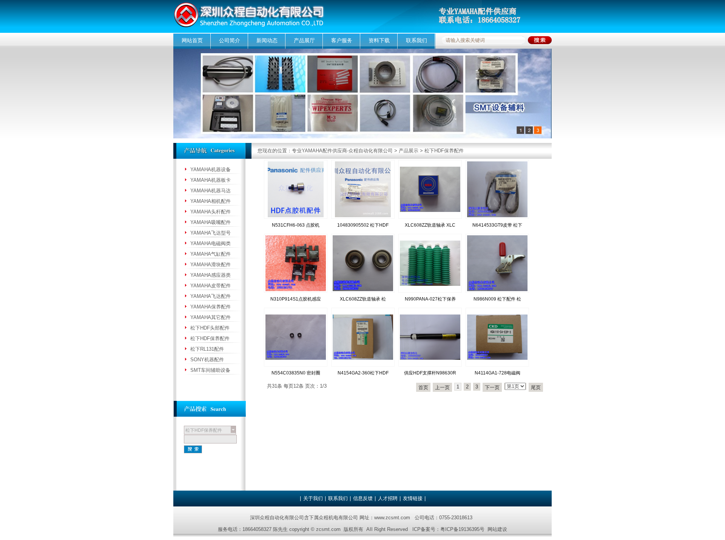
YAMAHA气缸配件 (210, 254)
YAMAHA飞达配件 (210, 296)
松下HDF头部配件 (210, 328)
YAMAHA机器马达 (210, 190)
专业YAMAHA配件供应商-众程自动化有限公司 (342, 150)
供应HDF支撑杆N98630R (430, 373)
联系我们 (416, 40)
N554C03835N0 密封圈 (295, 373)
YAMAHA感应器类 (210, 275)
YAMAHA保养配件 (210, 307)
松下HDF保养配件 (444, 150)
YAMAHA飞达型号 (210, 233)
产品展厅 (304, 40)
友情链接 (413, 498)
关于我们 (313, 498)
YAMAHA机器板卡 (210, 180)
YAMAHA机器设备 (210, 169)
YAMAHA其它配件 (210, 317)
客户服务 (341, 40)
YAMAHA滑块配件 (210, 264)
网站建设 (497, 529)
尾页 (536, 387)
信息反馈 (363, 498)
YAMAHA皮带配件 (210, 285)
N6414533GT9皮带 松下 (497, 225)
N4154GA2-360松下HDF (363, 373)
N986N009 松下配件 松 (497, 299)
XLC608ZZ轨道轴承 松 (363, 299)
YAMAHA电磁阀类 (210, 243)
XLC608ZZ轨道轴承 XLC (430, 225)
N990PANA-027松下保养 (430, 299)
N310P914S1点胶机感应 (295, 299)
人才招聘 (388, 498)
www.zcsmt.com (392, 517)
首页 (423, 387)
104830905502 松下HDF (363, 225)
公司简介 (229, 40)
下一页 (492, 387)
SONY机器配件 (207, 359)
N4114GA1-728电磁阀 (497, 373)
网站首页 (192, 40)
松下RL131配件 (207, 349)
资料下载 (379, 40)
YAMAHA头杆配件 (210, 212)
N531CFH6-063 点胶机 (295, 225)
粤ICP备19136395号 (462, 529)
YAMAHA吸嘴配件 (210, 222)
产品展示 (408, 150)
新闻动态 (267, 40)
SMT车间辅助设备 (210, 370)
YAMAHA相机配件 (210, 201)
